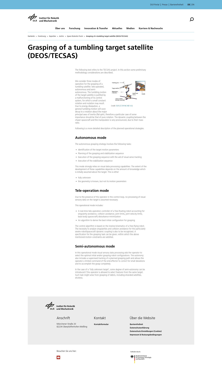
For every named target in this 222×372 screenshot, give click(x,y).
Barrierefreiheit (176, 4)
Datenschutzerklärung (139, 327)
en (193, 4)
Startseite (31, 36)
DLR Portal (154, 4)
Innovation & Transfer (96, 28)
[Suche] (192, 19)
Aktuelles (117, 28)
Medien (130, 28)
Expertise (52, 36)
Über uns (60, 28)
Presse (165, 4)
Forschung (74, 28)
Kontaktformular (101, 324)
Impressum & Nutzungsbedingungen (146, 334)
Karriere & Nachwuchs (151, 28)
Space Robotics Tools (75, 36)
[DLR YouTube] (58, 358)
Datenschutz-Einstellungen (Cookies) (146, 331)
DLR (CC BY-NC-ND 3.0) (124, 106)
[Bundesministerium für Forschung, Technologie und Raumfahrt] (143, 365)
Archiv (61, 36)
